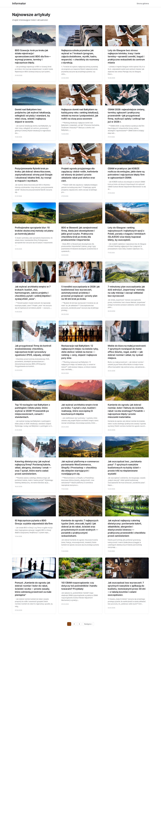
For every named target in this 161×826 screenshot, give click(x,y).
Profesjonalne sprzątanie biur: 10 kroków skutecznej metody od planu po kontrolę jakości (34, 230)
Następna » (88, 624)
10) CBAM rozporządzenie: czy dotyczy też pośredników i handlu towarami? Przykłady (79, 585)
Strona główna (143, 3)
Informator (19, 3)
